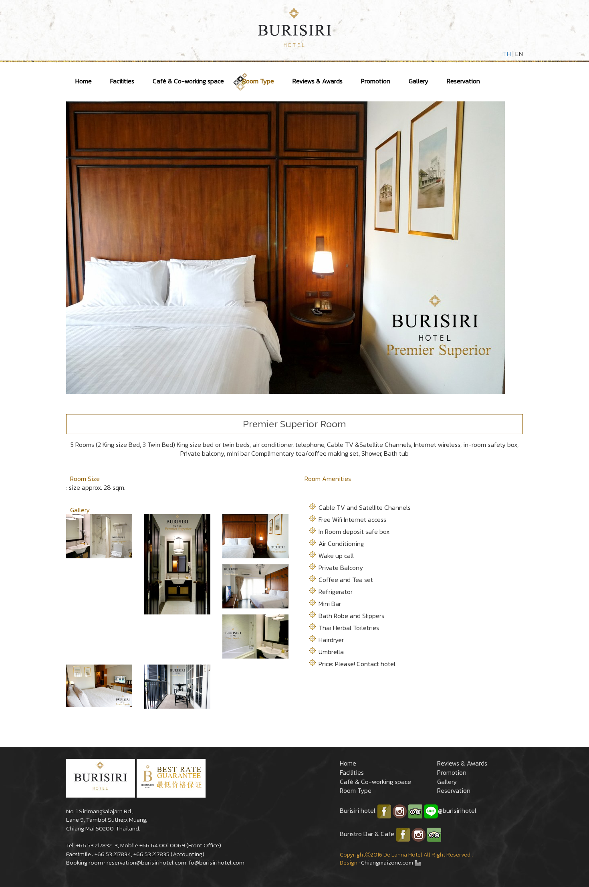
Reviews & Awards (317, 81)
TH (507, 54)
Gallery (418, 81)
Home (83, 81)
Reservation (463, 81)
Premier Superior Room (294, 423)
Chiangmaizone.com (387, 863)
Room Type (258, 81)
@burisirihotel (457, 810)
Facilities (122, 81)
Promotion (375, 81)
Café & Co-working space (188, 81)
